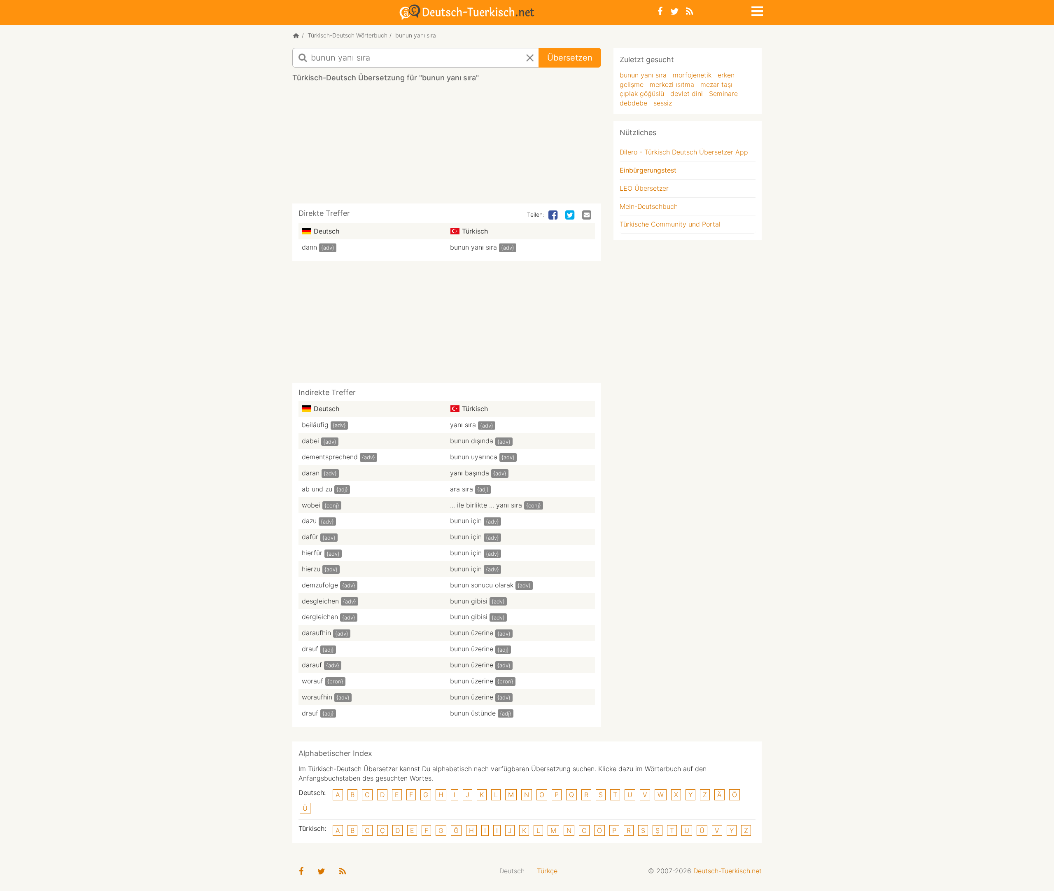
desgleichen (320, 601)
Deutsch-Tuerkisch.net (727, 871)
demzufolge (320, 585)
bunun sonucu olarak (481, 585)
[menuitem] (512, 871)
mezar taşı (716, 84)
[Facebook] (660, 11)
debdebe (633, 103)
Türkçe (547, 871)
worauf (312, 681)
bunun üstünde (473, 713)
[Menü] (756, 10)
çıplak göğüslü (642, 93)
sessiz (662, 103)
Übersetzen (569, 58)
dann (309, 247)
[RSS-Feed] (689, 11)
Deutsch (512, 871)
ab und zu (317, 489)
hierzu (311, 569)
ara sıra (461, 489)
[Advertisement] (446, 145)
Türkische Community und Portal (670, 224)
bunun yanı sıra (473, 247)
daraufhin (316, 633)
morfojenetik (692, 75)
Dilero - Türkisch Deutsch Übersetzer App (684, 152)
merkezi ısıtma (672, 84)
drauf (310, 649)
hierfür (312, 553)
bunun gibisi (468, 601)
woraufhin (317, 697)
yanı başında (469, 473)
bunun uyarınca (473, 457)
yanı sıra (463, 425)
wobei (311, 505)
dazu (309, 521)
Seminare (723, 93)
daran (310, 473)
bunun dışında (471, 441)
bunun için (466, 521)
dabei (310, 441)
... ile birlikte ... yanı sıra (486, 505)
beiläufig (315, 425)
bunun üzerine (471, 633)
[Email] (587, 215)
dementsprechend (330, 457)
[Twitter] (674, 11)
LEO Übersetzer (644, 188)
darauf (312, 665)
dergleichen (320, 617)
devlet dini (686, 93)
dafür (310, 537)
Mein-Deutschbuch (649, 206)
